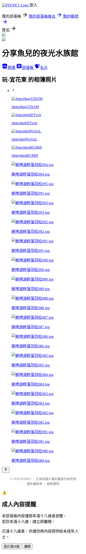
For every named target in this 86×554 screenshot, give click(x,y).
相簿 (12, 68)
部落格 (28, 68)
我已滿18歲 (12, 546)
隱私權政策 (34, 484)
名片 (44, 68)
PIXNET (26, 479)
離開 (27, 546)
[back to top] (6, 470)
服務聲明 (53, 484)
